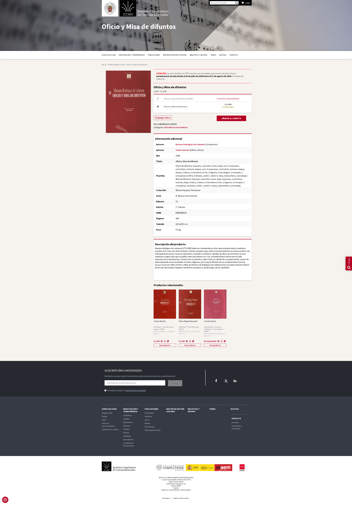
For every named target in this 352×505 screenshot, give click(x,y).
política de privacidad (136, 390)
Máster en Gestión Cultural (175, 55)
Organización (107, 413)
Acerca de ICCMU (109, 55)
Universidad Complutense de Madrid (110, 8)
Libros (147, 420)
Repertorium (128, 422)
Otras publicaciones (152, 430)
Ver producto (164, 345)
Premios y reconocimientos (108, 424)
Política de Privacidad (181, 498)
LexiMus (126, 419)
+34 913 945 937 (185, 490)
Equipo (104, 416)
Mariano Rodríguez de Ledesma (190, 144)
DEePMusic (127, 415)
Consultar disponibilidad (228, 98)
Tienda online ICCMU (116, 65)
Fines (104, 420)
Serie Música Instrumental (175, 127)
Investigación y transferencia (132, 55)
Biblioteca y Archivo (198, 55)
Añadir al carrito (231, 118)
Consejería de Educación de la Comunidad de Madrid (242, 467)
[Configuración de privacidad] (5, 500)
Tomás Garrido (182, 150)
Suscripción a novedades (237, 427)
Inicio (104, 65)
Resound (126, 426)
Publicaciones (154, 55)
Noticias (222, 55)
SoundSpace (128, 439)
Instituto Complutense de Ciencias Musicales (128, 8)
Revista (147, 423)
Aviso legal (166, 498)
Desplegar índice (162, 117)
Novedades (149, 413)
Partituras (148, 416)
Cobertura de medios (110, 429)
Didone (126, 432)
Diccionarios (150, 426)
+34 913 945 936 (174, 490)
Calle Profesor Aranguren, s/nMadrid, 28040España (176, 486)
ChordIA (126, 429)
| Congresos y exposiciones (128, 444)
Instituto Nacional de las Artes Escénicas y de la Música (209, 466)
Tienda (213, 55)
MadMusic (127, 436)
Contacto (233, 55)
